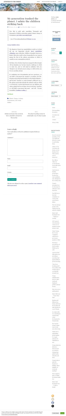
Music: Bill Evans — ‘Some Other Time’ (56, 295)
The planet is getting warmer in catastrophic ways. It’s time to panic (36, 113)
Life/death (18, 100)
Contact (60, 1)
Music (38, 1)
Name (8, 158)
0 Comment (33, 27)
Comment (10, 137)
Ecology (21, 98)
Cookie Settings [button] (56, 413)
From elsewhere (24, 27)
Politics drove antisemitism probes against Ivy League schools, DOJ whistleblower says (55, 337)
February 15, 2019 (31, 39)
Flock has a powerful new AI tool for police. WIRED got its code (56, 246)
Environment (10, 100)
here (58, 71)
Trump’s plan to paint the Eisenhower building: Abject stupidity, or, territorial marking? (56, 366)
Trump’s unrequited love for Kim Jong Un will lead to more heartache (56, 187)
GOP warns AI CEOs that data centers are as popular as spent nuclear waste (56, 224)
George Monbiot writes (13, 45)
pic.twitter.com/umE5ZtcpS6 (24, 35)
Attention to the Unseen (12, 1)
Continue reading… (21, 90)
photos (52, 18)
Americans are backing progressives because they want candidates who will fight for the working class (56, 175)
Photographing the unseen (49, 1)
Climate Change (13, 98)
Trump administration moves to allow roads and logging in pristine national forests (56, 281)
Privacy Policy (55, 122)
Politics (9, 102)
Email (8, 165)
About (53, 107)
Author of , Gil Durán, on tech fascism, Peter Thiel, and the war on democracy (55, 152)
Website (9, 172)
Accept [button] (62, 413)
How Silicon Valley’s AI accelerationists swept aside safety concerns (56, 163)
